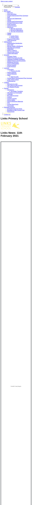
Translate (17, 7)
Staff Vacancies (11, 40)
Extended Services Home (14, 108)
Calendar (10, 94)
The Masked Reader (13, 87)
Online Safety (11, 100)
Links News (7, 113)
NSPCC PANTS (12, 50)
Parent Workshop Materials (15, 101)
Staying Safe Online (13, 52)
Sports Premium (12, 26)
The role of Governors (17, 31)
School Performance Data (14, 23)
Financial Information (13, 39)
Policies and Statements (14, 18)
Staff (8, 17)
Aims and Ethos (11, 14)
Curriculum (10, 69)
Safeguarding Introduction (14, 43)
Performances (11, 81)
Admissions (10, 90)
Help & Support (11, 65)
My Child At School (12, 95)
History (9, 33)
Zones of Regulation (13, 63)
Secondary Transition (17, 91)
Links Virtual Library (13, 79)
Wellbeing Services (13, 62)
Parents (6, 88)
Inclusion (6, 55)
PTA (8, 103)
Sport (8, 75)
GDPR (9, 34)
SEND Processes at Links (14, 58)
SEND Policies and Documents (16, 60)
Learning (6, 68)
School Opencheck (12, 104)
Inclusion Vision (11, 56)
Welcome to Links (12, 84)
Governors (10, 27)
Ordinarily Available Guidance (16, 59)
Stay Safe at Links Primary (15, 85)
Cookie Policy (15, 36)
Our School (7, 11)
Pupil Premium (11, 24)
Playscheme (10, 111)
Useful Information (12, 53)
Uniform (9, 97)
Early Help (10, 44)
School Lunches (12, 98)
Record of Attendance (17, 30)
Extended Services (9, 107)
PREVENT (10, 49)
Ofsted (9, 20)
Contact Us (7, 114)
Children (6, 82)
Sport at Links (14, 76)
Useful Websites (12, 74)
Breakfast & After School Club (15, 110)
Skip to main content (6, 1)
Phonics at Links (15, 71)
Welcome (10, 12)
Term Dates (10, 106)
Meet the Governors (16, 28)
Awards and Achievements (15, 21)
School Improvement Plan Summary (17, 15)
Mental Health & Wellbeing (15, 46)
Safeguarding (8, 42)
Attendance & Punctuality (14, 92)
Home (5, 10)
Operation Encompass (13, 47)
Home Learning (11, 72)
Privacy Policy (15, 37)
